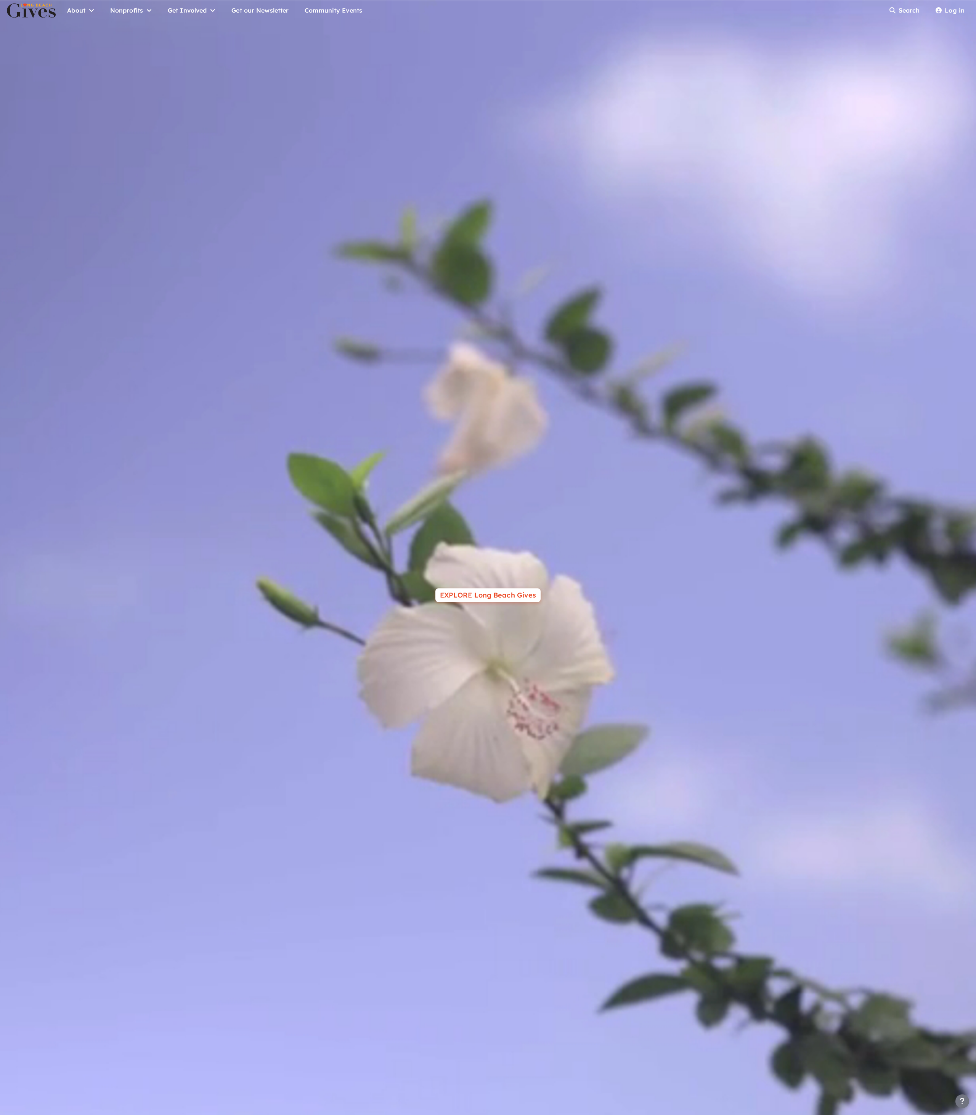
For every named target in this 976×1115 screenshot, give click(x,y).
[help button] (962, 1101)
